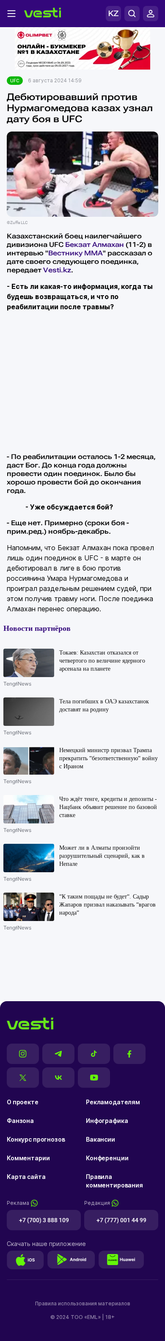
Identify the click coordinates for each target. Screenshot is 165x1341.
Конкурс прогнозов (36, 1139)
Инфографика (107, 1120)
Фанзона (20, 1120)
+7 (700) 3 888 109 (44, 1220)
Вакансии (100, 1139)
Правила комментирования (114, 1181)
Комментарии (28, 1158)
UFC (14, 80)
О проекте (22, 1102)
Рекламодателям (113, 1102)
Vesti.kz (57, 270)
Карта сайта (26, 1176)
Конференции (107, 1158)
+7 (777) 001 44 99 (121, 1220)
